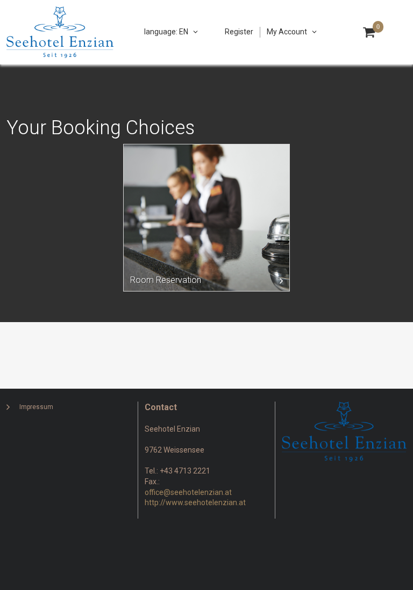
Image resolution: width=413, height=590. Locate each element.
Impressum (36, 407)
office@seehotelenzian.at (188, 492)
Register (239, 31)
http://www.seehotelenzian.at (195, 502)
